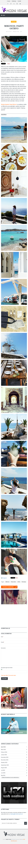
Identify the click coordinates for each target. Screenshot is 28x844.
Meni (3, 15)
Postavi (4, 678)
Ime (2, 636)
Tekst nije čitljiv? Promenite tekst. (8, 675)
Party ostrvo (13, 581)
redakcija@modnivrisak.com (16, 814)
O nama (8, 1)
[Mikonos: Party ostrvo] (14, 117)
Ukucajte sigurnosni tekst (6, 667)
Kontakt (19, 1)
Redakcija (14, 1)
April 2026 (3, 747)
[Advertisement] (14, 615)
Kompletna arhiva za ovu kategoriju (10, 777)
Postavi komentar (8, 587)
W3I (24, 839)
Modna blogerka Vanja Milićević (9, 104)
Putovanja (14, 21)
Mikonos (7, 581)
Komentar (3, 648)
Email (2, 642)
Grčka (19, 581)
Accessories (5, 730)
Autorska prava (14, 840)
